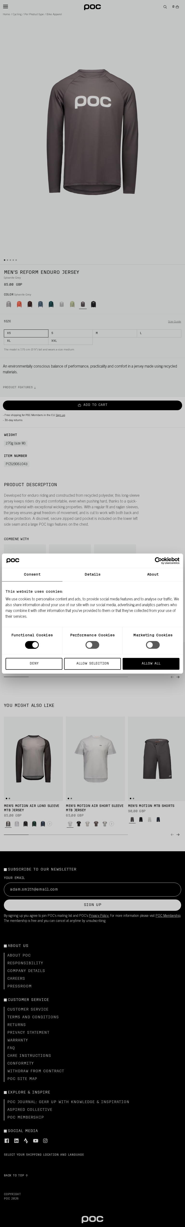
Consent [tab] (32, 574)
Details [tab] (93, 574)
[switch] (92, 645)
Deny (34, 663)
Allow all (151, 663)
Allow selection (92, 663)
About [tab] (153, 574)
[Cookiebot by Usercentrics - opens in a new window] (158, 560)
